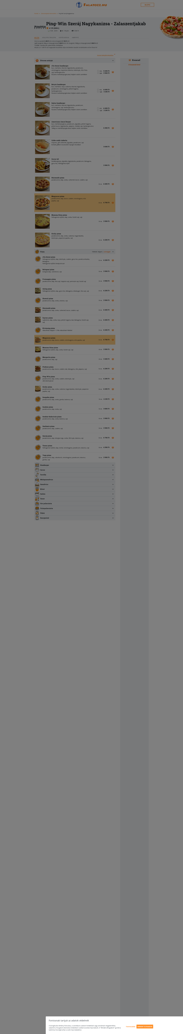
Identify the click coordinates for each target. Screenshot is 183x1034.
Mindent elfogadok (144, 1026)
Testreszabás (130, 1026)
